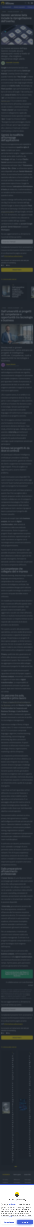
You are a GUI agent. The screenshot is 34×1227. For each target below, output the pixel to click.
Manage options (9, 1222)
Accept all (25, 1222)
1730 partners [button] (13, 1204)
